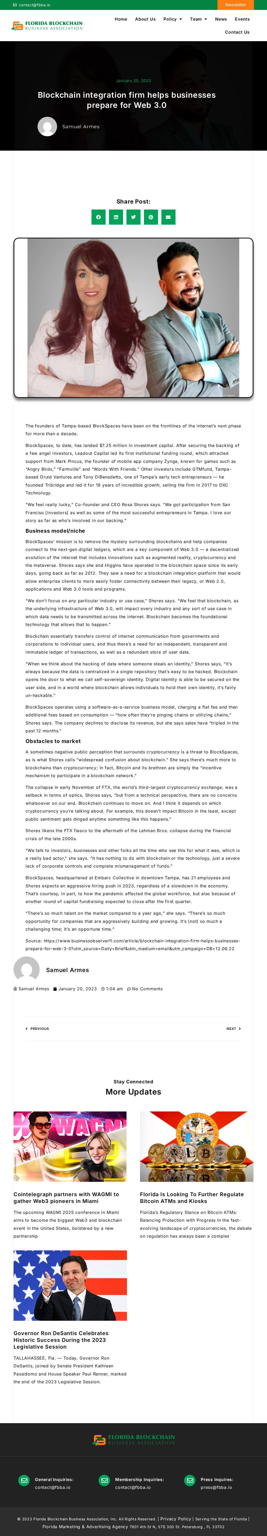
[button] (99, 217)
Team (196, 19)
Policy (170, 19)
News (221, 19)
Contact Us (237, 32)
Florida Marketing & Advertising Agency (85, 1526)
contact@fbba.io (35, 5)
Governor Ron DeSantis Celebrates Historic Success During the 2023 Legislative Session (61, 1340)
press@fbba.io (216, 1487)
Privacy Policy (175, 1518)
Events (242, 19)
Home (121, 19)
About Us (145, 19)
